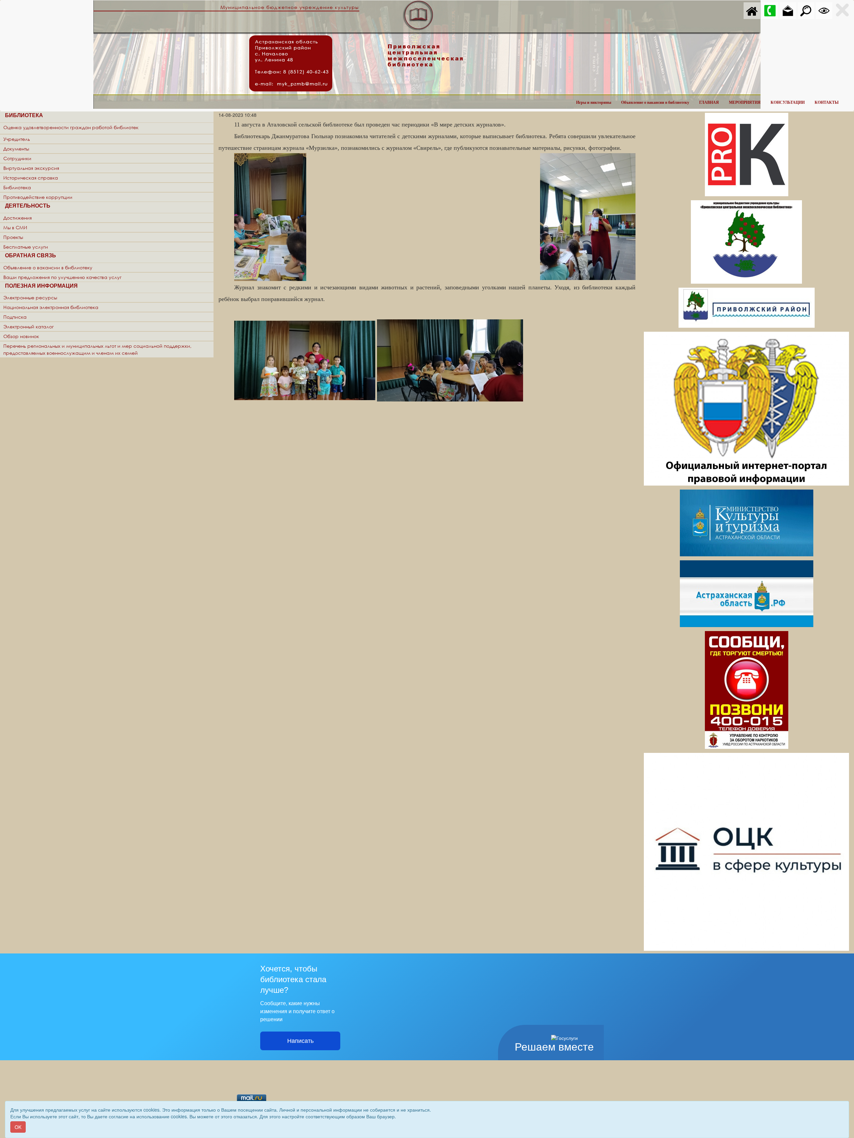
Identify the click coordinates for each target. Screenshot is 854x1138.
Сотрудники (17, 158)
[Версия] (824, 10)
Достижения (17, 218)
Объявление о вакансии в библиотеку (655, 102)
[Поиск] (806, 10)
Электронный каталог (28, 326)
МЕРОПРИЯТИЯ (745, 102)
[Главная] (752, 10)
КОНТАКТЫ (827, 102)
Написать (300, 1041)
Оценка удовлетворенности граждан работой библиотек (70, 127)
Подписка (15, 317)
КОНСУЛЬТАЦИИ (788, 102)
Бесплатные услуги (25, 247)
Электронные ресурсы (30, 297)
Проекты (13, 237)
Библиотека (17, 187)
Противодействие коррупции (37, 197)
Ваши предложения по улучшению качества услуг (62, 277)
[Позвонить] (770, 10)
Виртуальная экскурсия (31, 168)
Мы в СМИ (15, 227)
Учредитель (16, 139)
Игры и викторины (593, 102)
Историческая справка (30, 178)
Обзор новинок (21, 336)
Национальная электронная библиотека (50, 307)
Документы (16, 149)
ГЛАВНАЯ (709, 102)
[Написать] (788, 10)
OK (18, 1127)
